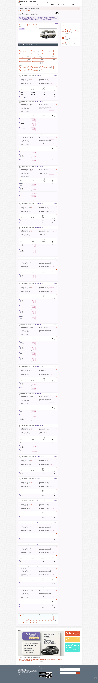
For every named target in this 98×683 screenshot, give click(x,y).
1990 (33, 622)
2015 (24, 618)
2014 (27, 618)
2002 (30, 620)
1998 (42, 620)
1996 (48, 620)
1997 (45, 620)
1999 (39, 620)
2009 (42, 618)
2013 (30, 618)
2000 (36, 620)
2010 (39, 618)
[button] (49, 8)
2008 (45, 618)
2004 (24, 620)
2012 (33, 618)
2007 (48, 618)
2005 (55, 618)
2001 (33, 620)
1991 (30, 622)
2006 (52, 618)
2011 (36, 618)
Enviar (78, 672)
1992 (27, 622)
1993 (24, 622)
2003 (27, 620)
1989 (36, 622)
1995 (52, 620)
